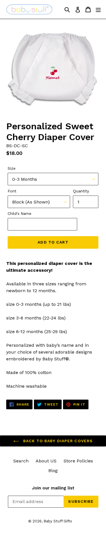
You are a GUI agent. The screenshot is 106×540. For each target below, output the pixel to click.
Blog (53, 470)
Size (12, 168)
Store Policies (78, 461)
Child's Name (19, 213)
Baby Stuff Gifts (58, 521)
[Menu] (98, 9)
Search (21, 461)
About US (46, 461)
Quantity (81, 191)
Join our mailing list (53, 488)
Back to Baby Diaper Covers (57, 441)
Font (12, 191)
